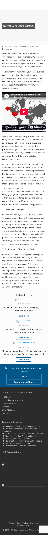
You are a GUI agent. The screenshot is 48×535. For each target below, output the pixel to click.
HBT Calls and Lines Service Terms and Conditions (23, 433)
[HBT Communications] (24, 5)
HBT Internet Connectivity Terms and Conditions (22, 441)
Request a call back (24, 382)
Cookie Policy (22, 523)
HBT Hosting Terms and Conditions (16, 438)
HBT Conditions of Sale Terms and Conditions (21, 436)
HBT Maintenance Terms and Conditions (19, 445)
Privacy (12, 523)
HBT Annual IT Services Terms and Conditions (21, 426)
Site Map (34, 523)
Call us (24, 376)
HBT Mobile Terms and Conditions (16, 443)
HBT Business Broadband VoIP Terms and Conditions (19, 429)
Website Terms (24, 525)
